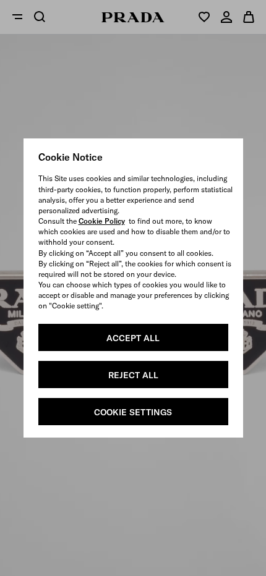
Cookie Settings (133, 412)
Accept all (133, 338)
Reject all (133, 375)
